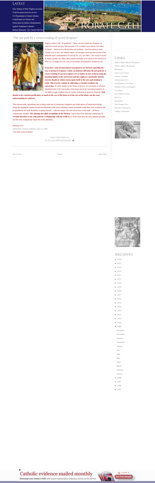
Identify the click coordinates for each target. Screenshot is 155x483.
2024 (119, 267)
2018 (119, 291)
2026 (119, 259)
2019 (119, 287)
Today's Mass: (127, 62)
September (121, 342)
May (118, 358)
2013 (119, 311)
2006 (119, 386)
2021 (119, 279)
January (120, 374)
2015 (119, 303)
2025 (119, 263)
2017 (119, 295)
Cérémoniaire (120, 80)
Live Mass (118, 90)
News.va (118, 97)
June (118, 354)
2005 (119, 390)
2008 (119, 378)
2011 (119, 319)
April (119, 362)
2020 (119, 283)
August (119, 346)
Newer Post (17, 154)
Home (60, 154)
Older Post (103, 154)
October (120, 338)
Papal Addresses (62, 137)
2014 (119, 307)
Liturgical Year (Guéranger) (125, 87)
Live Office (119, 94)
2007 (119, 382)
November (121, 334)
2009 (119, 326)
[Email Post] (72, 140)
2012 (119, 315)
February (120, 370)
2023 (119, 271)
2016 (119, 299)
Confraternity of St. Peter (124, 83)
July (118, 350)
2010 (119, 323)
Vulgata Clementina (122, 111)
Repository (119, 101)
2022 (119, 275)
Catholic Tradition (121, 76)
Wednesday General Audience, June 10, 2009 (30, 129)
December (120, 330)
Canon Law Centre (122, 73)
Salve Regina (119, 104)
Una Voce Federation (122, 108)
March (119, 366)
